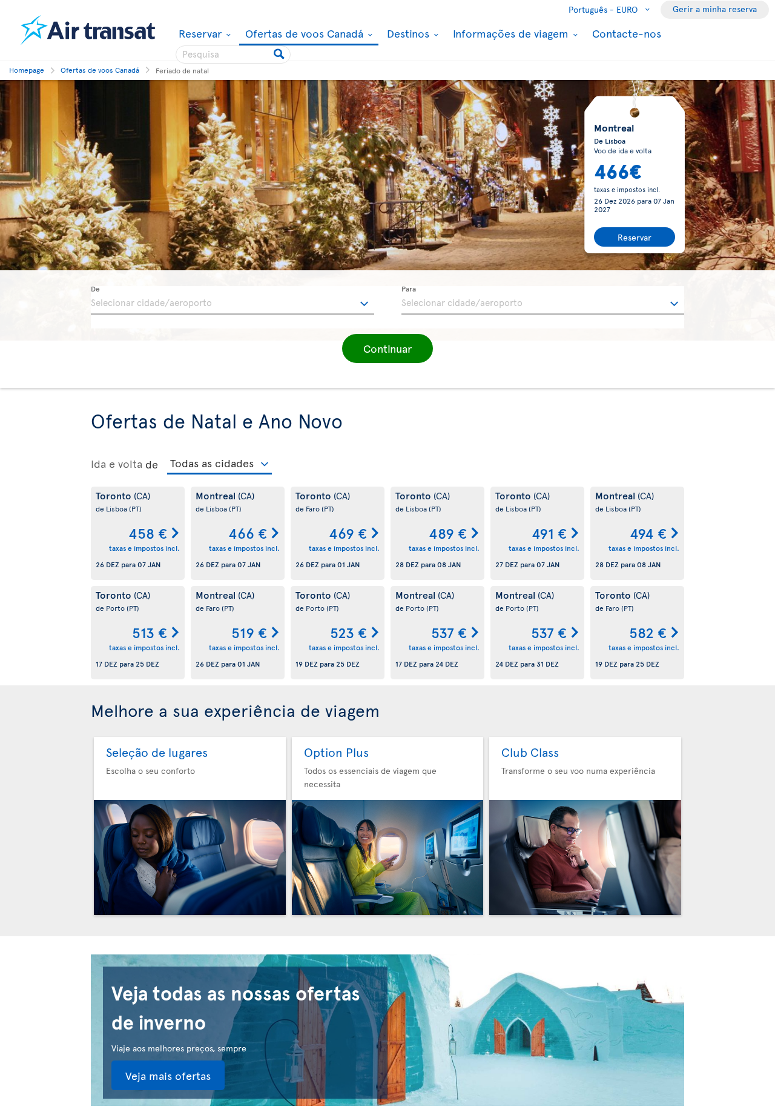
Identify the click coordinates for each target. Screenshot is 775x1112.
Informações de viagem (509, 33)
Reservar (199, 33)
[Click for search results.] (280, 54)
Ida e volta (116, 463)
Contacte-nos (626, 33)
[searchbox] (233, 54)
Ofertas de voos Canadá (302, 34)
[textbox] (232, 300)
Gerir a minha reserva (715, 9)
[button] (387, 348)
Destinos (406, 33)
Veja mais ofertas (168, 1075)
